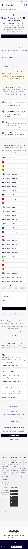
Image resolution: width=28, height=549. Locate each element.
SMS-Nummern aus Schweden (11, 269)
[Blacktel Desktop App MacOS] (14, 502)
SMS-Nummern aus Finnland (10, 186)
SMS (16, 9)
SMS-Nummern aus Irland (10, 207)
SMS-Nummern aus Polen (10, 236)
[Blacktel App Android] (14, 493)
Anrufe (14, 466)
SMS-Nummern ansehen (14, 36)
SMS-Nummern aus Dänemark (11, 178)
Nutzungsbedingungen (10, 537)
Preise (5, 474)
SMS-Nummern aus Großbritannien (12, 277)
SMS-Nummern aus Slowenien (11, 252)
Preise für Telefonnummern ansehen (14, 40)
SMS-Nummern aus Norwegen (11, 232)
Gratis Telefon (5, 476)
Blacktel (4, 9)
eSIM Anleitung (5, 490)
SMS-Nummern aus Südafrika (11, 256)
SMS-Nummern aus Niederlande (11, 227)
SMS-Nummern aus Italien (10, 211)
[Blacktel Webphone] (14, 491)
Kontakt (16, 535)
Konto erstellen (14, 439)
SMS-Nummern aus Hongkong (11, 199)
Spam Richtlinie (20, 537)
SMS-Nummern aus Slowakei (10, 248)
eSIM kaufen (5, 472)
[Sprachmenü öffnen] (26, 1)
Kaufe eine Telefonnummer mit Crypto (5, 509)
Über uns (10, 535)
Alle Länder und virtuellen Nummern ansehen (14, 313)
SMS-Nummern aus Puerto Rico (11, 244)
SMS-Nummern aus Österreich (11, 161)
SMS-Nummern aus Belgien (10, 166)
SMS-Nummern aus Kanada (10, 174)
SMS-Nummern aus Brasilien (10, 170)
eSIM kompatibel (23, 476)
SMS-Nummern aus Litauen (10, 219)
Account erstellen (16, 1)
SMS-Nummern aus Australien (11, 157)
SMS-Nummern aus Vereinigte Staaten (13, 281)
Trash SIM (9, 387)
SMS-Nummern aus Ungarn (10, 203)
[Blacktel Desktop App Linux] (14, 505)
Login (10, 1)
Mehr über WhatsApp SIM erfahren (11, 381)
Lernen (23, 418)
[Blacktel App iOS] (14, 496)
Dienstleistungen (10, 9)
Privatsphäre (22, 535)
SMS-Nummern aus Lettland (10, 215)
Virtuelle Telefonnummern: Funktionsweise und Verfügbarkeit (14, 335)
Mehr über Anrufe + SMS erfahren (11, 365)
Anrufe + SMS (10, 355)
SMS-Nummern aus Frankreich (11, 190)
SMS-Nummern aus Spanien (10, 265)
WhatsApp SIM (10, 371)
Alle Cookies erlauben (16, 546)
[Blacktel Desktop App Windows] (14, 499)
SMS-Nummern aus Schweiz (10, 273)
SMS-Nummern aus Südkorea (11, 260)
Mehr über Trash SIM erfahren (10, 397)
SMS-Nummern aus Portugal (10, 240)
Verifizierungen (14, 421)
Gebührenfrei (15, 470)
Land (3, 293)
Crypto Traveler (5, 484)
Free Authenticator (5, 482)
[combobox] (14, 303)
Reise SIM (23, 474)
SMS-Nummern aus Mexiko (10, 223)
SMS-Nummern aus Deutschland (11, 194)
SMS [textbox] (4, 303)
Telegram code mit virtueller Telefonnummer (5, 502)
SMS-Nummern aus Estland (10, 182)
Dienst (3, 300)
